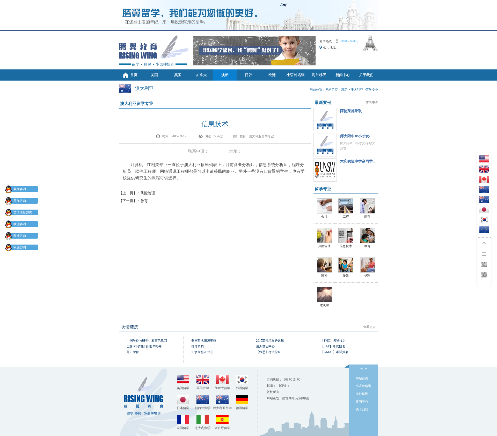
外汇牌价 (133, 352)
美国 (154, 75)
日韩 (248, 75)
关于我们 (366, 75)
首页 (133, 75)
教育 (144, 201)
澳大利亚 (357, 89)
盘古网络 (288, 398)
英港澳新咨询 (22, 212)
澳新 (225, 75)
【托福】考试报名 (333, 340)
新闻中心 (342, 75)
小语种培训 (296, 75)
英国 (177, 75)
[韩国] (484, 219)
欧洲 (272, 75)
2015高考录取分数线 (270, 340)
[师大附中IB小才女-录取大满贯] (325, 144)
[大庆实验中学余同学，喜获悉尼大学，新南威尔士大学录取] (325, 170)
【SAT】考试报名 (333, 346)
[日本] (484, 209)
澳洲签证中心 (265, 346)
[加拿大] (484, 179)
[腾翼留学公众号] (484, 274)
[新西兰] (484, 189)
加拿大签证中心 (202, 352)
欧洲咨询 (19, 224)
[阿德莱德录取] (325, 119)
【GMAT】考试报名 (334, 352)
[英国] (484, 169)
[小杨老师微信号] (484, 264)
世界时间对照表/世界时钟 (144, 346)
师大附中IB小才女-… (357, 136)
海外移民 (319, 75)
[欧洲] (484, 229)
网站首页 (331, 89)
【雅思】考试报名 (268, 352)
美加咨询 (19, 189)
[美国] (484, 158)
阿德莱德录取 (351, 111)
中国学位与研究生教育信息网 (147, 340)
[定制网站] (302, 398)
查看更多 (372, 102)
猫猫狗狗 (197, 346)
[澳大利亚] (484, 199)
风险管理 (148, 193)
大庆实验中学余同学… (358, 161)
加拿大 (201, 75)
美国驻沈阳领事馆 (203, 340)
